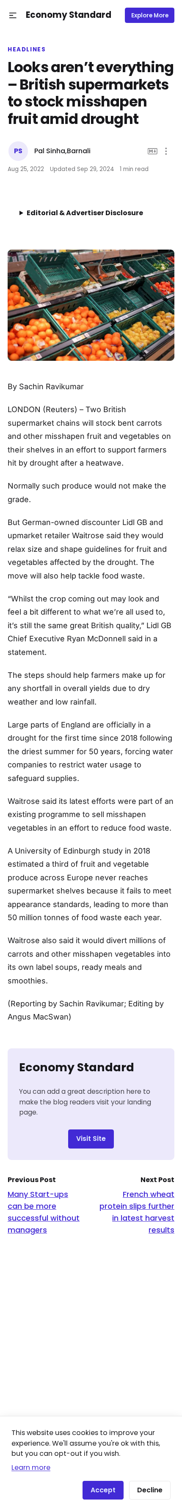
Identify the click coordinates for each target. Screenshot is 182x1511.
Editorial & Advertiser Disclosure (85, 213)
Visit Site (91, 1138)
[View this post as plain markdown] (152, 151)
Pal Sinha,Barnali (62, 151)
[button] (13, 15)
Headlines (27, 49)
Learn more (30, 1467)
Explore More (149, 15)
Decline (150, 1490)
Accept (103, 1490)
